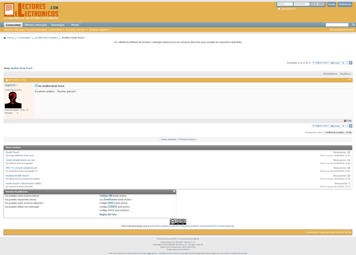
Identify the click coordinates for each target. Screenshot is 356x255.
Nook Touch (12, 152)
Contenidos (24, 37)
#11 (350, 80)
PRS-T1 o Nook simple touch (21, 168)
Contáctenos (312, 232)
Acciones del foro (75, 29)
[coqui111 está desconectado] (13, 100)
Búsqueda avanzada (342, 29)
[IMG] (111, 203)
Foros (10, 37)
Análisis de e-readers (46, 37)
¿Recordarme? (288, 9)
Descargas (58, 24)
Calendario (40, 29)
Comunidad (13, 24)
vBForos (185, 247)
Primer (336, 63)
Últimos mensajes (36, 24)
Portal (75, 24)
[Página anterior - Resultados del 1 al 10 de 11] (343, 63)
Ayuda (331, 4)
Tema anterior (169, 139)
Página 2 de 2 (321, 62)
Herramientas (329, 74)
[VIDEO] (112, 207)
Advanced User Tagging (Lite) (145, 253)
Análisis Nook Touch (22, 68)
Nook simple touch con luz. (21, 160)
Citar (349, 121)
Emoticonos (110, 199)
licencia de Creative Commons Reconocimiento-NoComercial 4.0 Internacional (191, 226)
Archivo (340, 232)
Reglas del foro (108, 214)
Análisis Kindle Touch (17, 175)
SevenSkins (184, 250)
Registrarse (345, 4)
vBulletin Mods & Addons (169, 253)
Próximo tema (187, 139)
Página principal (327, 232)
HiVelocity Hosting (239, 253)
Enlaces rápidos (98, 29)
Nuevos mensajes (14, 29)
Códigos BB (106, 196)
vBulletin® (179, 242)
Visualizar (344, 74)
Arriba (349, 133)
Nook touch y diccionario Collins (23, 183)
